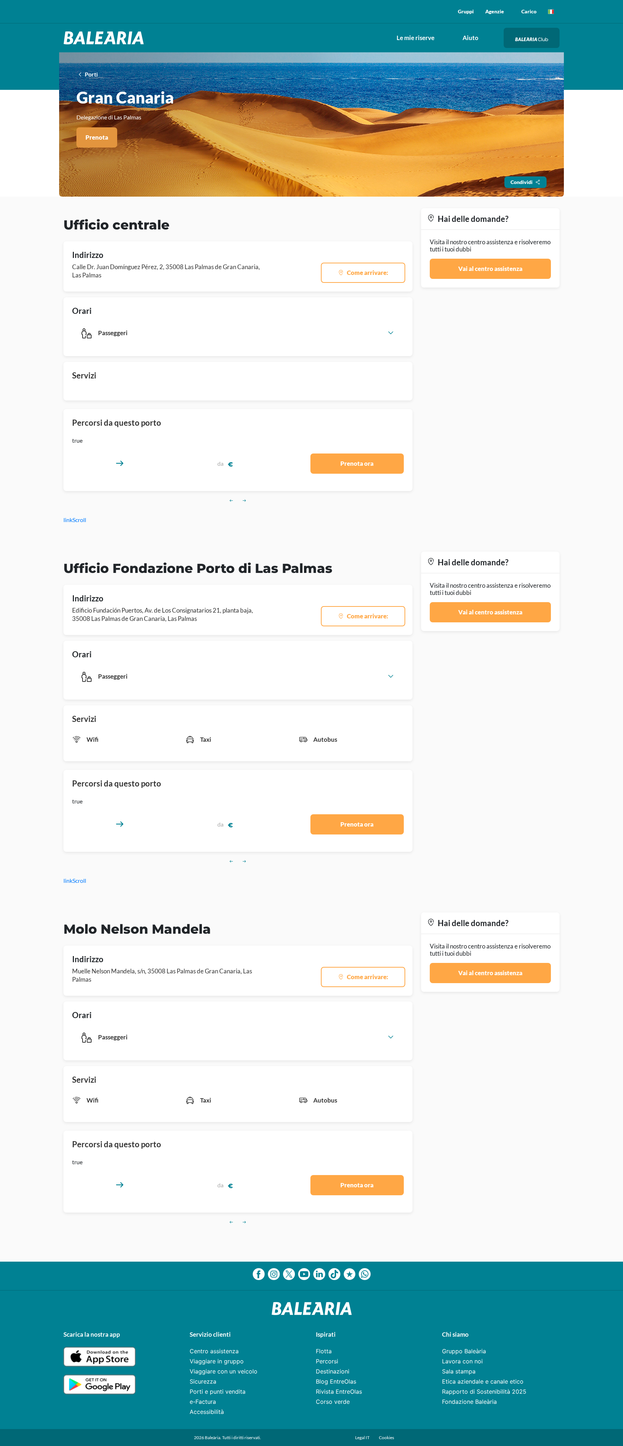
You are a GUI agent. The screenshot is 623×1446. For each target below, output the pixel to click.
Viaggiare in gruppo (217, 1361)
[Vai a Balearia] (105, 37)
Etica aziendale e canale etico (482, 1381)
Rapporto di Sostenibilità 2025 (484, 1391)
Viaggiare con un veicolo (223, 1371)
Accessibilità (207, 1411)
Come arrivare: (367, 272)
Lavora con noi (462, 1361)
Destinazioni (332, 1371)
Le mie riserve (415, 37)
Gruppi (466, 11)
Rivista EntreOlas (339, 1391)
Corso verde (333, 1401)
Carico (528, 11)
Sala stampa (459, 1371)
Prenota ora (357, 463)
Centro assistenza (214, 1351)
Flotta (324, 1351)
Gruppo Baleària (464, 1351)
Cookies (386, 1437)
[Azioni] (551, 11)
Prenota (96, 137)
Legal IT (362, 1437)
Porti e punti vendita (218, 1391)
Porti (91, 74)
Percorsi (327, 1361)
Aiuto (470, 37)
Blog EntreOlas (336, 1381)
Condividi (522, 182)
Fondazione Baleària (469, 1401)
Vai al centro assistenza (490, 268)
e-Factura (203, 1401)
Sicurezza (203, 1381)
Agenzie (494, 11)
